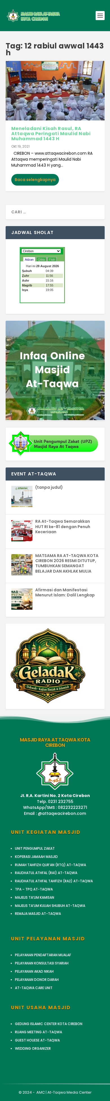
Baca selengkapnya (35, 179)
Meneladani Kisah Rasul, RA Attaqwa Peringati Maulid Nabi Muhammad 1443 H (51, 133)
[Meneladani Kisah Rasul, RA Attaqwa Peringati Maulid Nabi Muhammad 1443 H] (55, 90)
